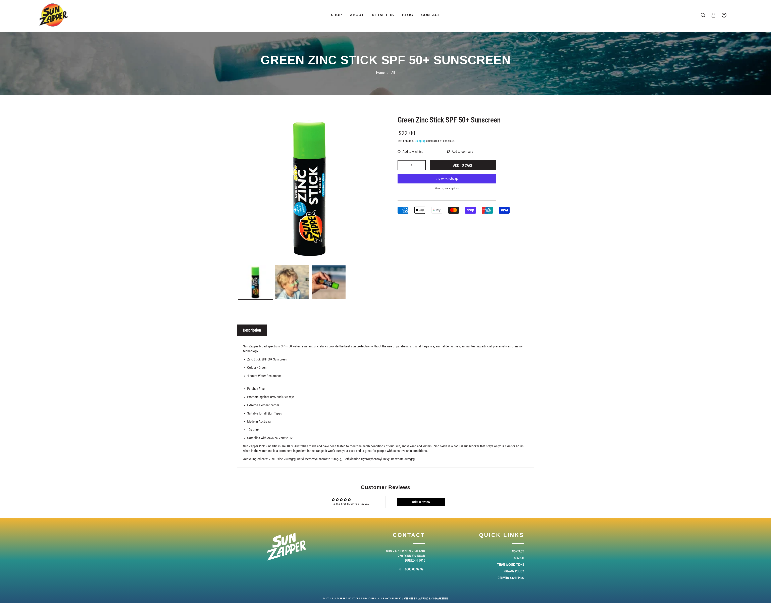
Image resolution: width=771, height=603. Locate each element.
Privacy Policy (514, 571)
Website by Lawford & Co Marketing (426, 598)
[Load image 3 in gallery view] (328, 282)
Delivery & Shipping (511, 578)
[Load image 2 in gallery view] (292, 282)
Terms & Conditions (510, 564)
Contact (518, 551)
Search (519, 558)
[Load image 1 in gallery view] (255, 282)
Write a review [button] (421, 502)
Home (380, 72)
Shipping (420, 140)
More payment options (447, 188)
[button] (713, 15)
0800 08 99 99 (414, 569)
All (393, 72)
